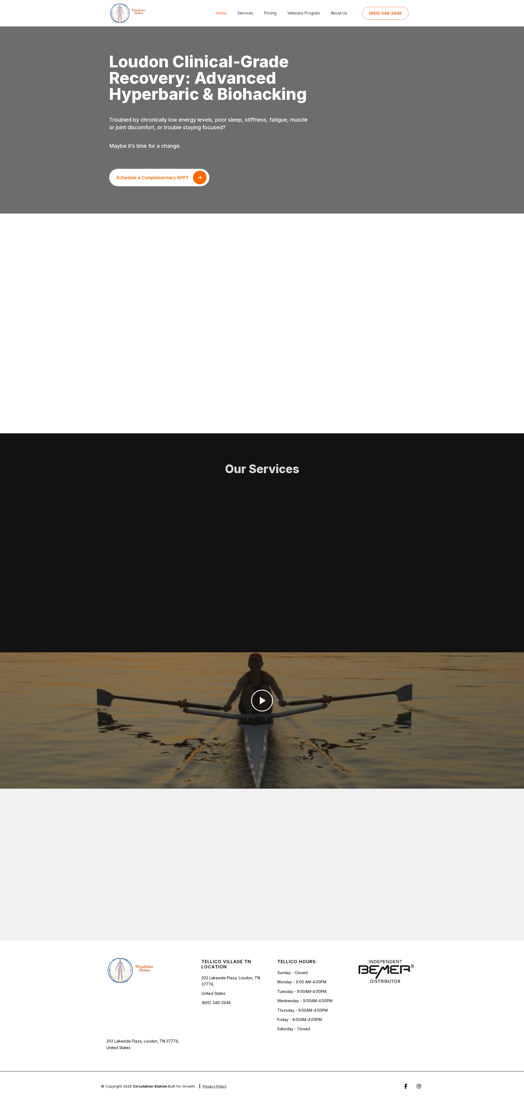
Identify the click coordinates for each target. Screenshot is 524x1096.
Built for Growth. (182, 1086)
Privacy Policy (215, 1086)
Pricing (270, 13)
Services (245, 13)
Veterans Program (303, 13)
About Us (339, 13)
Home (221, 13)
